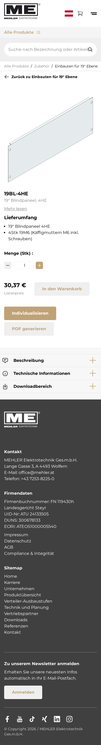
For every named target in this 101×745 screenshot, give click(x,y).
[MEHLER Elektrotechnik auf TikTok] (32, 719)
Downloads (15, 619)
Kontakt (12, 632)
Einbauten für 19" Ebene (76, 66)
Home (10, 576)
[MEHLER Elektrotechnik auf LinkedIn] (57, 719)
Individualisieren (30, 313)
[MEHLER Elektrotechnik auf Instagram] (69, 719)
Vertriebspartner (21, 613)
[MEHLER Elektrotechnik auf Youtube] (20, 719)
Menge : (18, 253)
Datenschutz (17, 541)
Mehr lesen (15, 208)
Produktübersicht (22, 594)
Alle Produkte (19, 32)
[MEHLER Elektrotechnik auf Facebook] (7, 719)
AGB (8, 547)
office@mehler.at (36, 472)
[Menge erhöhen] (39, 265)
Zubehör (41, 66)
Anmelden (23, 692)
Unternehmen (19, 588)
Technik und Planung (26, 607)
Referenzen (16, 626)
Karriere (12, 582)
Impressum (16, 534)
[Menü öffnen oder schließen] (94, 14)
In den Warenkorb (62, 288)
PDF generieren (29, 328)
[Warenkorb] (80, 13)
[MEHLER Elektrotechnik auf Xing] (44, 719)
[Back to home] (22, 13)
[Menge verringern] (7, 265)
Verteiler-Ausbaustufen (28, 601)
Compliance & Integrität (29, 553)
